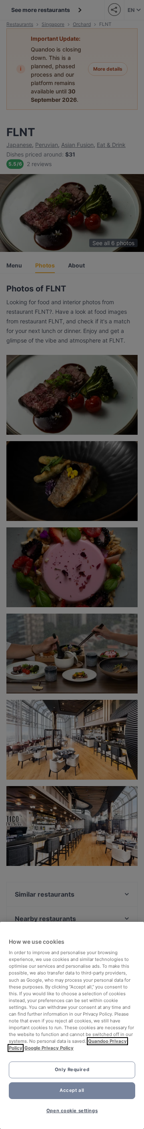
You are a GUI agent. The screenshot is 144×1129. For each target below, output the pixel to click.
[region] (72, 1025)
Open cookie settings (72, 1110)
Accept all (72, 1090)
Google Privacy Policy (49, 1048)
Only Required (72, 1069)
